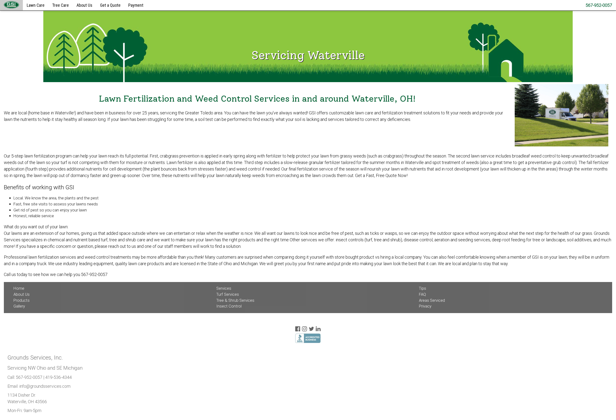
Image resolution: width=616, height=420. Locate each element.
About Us (84, 5)
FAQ (422, 294)
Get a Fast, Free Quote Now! (381, 175)
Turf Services (227, 294)
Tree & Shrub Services (235, 300)
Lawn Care (36, 5)
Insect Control (229, 306)
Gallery (19, 306)
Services (223, 288)
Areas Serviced (432, 300)
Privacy (425, 306)
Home (18, 288)
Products (21, 300)
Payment (135, 5)
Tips (422, 288)
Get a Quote (110, 5)
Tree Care (60, 5)
